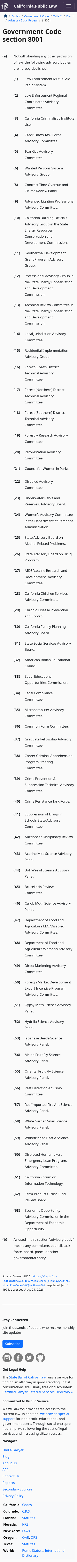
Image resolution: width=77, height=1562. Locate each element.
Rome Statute (32, 1550)
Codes (15, 16)
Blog (5, 1456)
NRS (25, 1524)
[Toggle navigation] (69, 6)
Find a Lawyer (13, 1450)
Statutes (28, 1518)
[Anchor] (50, 68)
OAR (25, 1537)
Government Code (36, 16)
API (5, 1469)
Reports (8, 1482)
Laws (26, 1531)
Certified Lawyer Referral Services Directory (36, 1392)
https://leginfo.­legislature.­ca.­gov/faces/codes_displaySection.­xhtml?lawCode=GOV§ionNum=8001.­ (36, 1281)
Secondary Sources (17, 1489)
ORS (34, 1537)
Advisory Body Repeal (23, 20)
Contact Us (11, 1476)
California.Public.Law (35, 6)
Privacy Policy (12, 1496)
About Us (9, 1463)
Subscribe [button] (13, 1343)
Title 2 (57, 16)
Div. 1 (70, 16)
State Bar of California (26, 1377)
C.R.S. (26, 1511)
